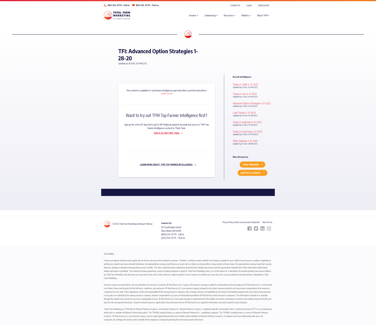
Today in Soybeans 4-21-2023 (247, 122)
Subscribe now (165, 139)
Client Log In (166, 93)
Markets (245, 15)
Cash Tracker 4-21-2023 (244, 112)
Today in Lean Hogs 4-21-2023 (247, 131)
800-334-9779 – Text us (147, 5)
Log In (249, 5)
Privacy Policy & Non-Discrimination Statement (241, 222)
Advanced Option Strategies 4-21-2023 (251, 103)
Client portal (263, 5)
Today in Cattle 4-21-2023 (245, 84)
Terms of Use (267, 222)
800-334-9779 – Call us (119, 5)
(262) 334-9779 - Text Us (173, 237)
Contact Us (235, 5)
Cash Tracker (251, 164)
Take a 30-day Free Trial (166, 133)
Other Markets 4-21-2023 (245, 141)
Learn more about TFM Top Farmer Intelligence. (166, 164)
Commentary (210, 15)
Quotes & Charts (251, 172)
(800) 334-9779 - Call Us (172, 234)
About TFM (262, 15)
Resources (228, 15)
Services (192, 15)
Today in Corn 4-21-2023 (245, 93)
